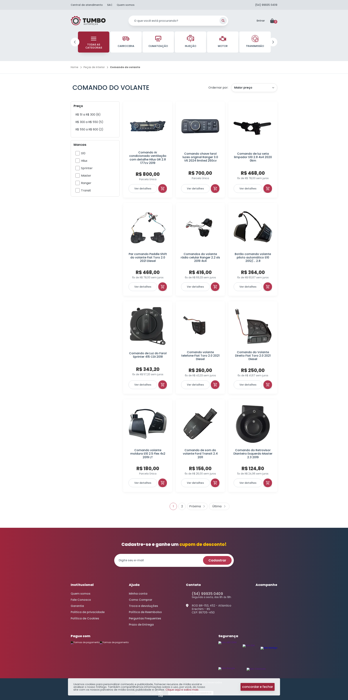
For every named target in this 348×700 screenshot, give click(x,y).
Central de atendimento (87, 5)
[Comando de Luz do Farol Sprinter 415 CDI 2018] (147, 326)
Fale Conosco (81, 599)
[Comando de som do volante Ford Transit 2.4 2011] (200, 424)
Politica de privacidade (88, 612)
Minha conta (138, 593)
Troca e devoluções (143, 606)
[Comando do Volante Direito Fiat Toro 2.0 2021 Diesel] (253, 326)
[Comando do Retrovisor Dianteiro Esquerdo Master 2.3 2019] (253, 424)
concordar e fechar (257, 687)
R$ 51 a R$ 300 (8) (88, 114)
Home (74, 67)
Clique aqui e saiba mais (181, 689)
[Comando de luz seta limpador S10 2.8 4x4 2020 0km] (253, 126)
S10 (83, 153)
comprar (162, 188)
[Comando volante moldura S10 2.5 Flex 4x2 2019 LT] (147, 424)
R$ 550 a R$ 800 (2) (89, 129)
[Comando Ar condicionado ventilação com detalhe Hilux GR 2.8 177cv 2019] (147, 126)
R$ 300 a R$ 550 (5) (89, 122)
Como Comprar (140, 599)
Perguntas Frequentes (145, 618)
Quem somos (125, 5)
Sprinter (87, 168)
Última (219, 506)
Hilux (84, 161)
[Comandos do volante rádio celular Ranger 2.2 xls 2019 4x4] (200, 228)
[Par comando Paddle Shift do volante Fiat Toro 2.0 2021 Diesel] (147, 228)
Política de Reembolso (145, 612)
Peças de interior (94, 67)
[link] (88, 114)
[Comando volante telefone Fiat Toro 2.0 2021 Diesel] (200, 326)
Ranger (86, 183)
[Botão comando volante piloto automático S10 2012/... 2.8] (253, 228)
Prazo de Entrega (141, 624)
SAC (109, 5)
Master (86, 176)
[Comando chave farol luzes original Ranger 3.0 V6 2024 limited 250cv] (200, 126)
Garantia (77, 606)
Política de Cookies (85, 618)
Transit (86, 190)
